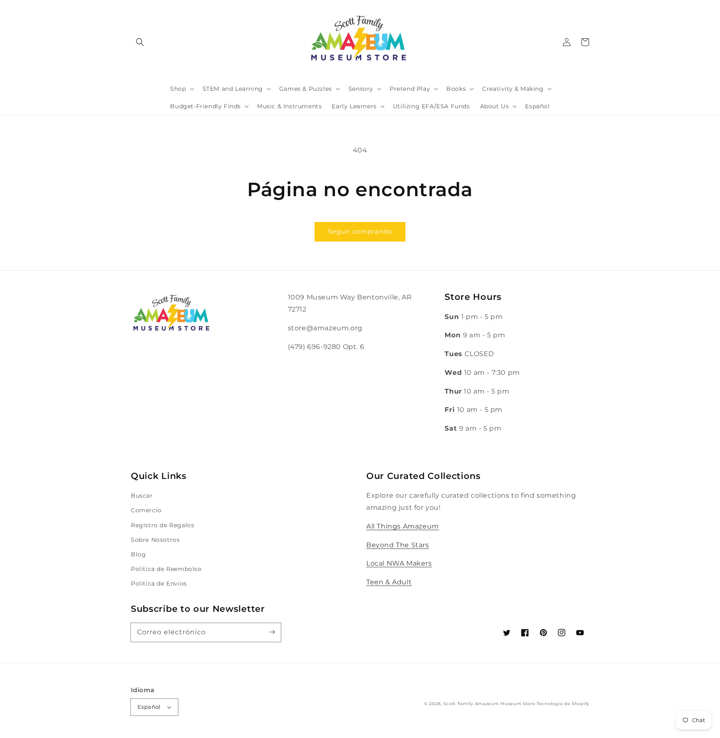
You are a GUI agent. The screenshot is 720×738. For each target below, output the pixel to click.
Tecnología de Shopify (563, 703)
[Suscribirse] (271, 632)
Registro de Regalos (162, 525)
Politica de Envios (159, 583)
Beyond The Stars (397, 545)
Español (149, 706)
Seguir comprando (360, 231)
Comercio (146, 510)
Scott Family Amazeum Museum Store (489, 703)
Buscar (142, 495)
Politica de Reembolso (166, 569)
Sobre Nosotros (155, 540)
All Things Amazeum (402, 526)
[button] (140, 42)
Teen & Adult (389, 582)
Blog (138, 554)
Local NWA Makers (399, 563)
